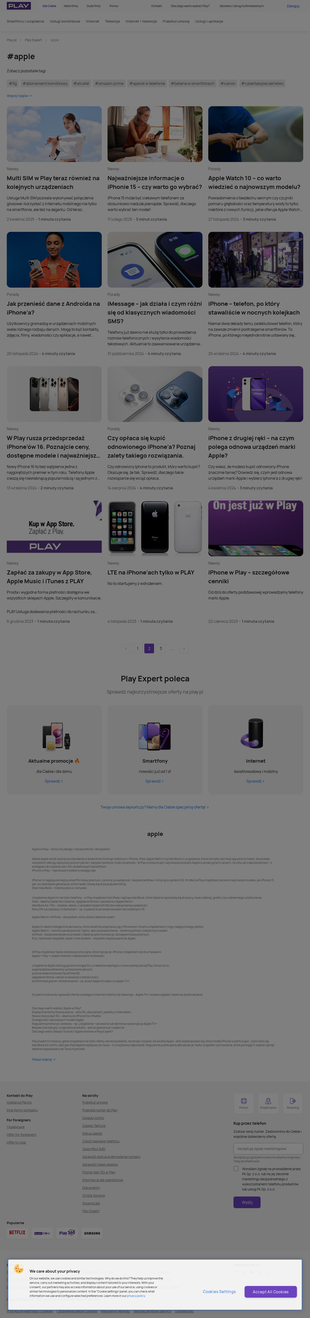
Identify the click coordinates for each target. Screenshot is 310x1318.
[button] (18, 1268)
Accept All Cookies (271, 1291)
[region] (155, 1284)
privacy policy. (136, 1296)
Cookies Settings (219, 1291)
